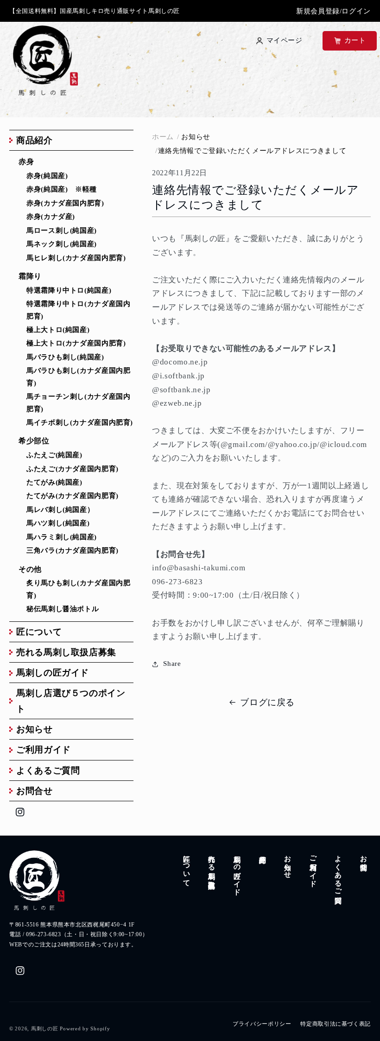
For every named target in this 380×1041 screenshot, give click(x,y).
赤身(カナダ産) (50, 216)
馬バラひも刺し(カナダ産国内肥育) (78, 376)
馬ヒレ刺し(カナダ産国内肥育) (76, 258)
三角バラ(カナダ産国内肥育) (72, 550)
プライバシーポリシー (262, 1024)
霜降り (30, 276)
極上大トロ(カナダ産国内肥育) (76, 343)
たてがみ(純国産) (54, 482)
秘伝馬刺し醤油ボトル (62, 609)
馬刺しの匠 (44, 1028)
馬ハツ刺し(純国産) (57, 523)
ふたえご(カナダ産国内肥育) (72, 469)
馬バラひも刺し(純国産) (65, 357)
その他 (30, 569)
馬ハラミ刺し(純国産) (61, 537)
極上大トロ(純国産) (57, 329)
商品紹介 (34, 140)
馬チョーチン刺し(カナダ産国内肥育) (78, 402)
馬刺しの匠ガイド (52, 672)
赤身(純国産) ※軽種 (61, 189)
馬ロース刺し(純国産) (61, 230)
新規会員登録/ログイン (333, 11)
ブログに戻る (267, 702)
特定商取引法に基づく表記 (335, 1024)
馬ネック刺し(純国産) (61, 244)
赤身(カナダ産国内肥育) (65, 203)
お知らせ (34, 729)
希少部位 (34, 441)
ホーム (163, 137)
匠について (39, 632)
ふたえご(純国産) (54, 455)
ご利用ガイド (43, 749)
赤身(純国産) (47, 175)
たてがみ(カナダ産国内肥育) (72, 495)
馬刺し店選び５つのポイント (71, 700)
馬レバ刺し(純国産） (60, 509)
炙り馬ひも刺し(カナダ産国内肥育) (78, 589)
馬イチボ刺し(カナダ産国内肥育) (79, 422)
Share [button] (172, 663)
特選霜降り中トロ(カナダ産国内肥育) (78, 309)
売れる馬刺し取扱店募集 (66, 652)
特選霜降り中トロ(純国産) (68, 290)
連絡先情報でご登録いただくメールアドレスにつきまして (252, 150)
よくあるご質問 (48, 770)
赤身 (26, 162)
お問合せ (34, 791)
